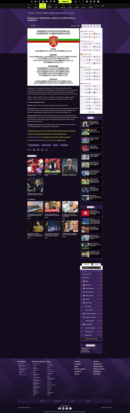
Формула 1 (50, 369)
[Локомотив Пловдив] (87, 2)
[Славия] (76, 2)
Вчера (84, 26)
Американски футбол (50, 393)
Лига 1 (86, 83)
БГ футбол (42, 7)
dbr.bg (28, 218)
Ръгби (48, 395)
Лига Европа (36, 377)
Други (34, 394)
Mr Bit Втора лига (89, 96)
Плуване (49, 386)
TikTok (61, 137)
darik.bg (46, 217)
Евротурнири (22, 374)
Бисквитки (97, 371)
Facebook (47, 137)
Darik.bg (42, 401)
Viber (51, 137)
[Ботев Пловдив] (51, 2)
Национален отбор (22, 372)
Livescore (77, 7)
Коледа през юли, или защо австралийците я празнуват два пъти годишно (70, 215)
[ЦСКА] (35, 2)
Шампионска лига (36, 375)
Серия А (86, 67)
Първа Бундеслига (36, 368)
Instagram (67, 137)
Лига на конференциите (37, 380)
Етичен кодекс (79, 369)
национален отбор (46, 145)
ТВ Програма (90, 7)
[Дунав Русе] (83, 2)
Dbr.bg (88, 401)
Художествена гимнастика (50, 379)
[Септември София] (79, 1)
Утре (97, 26)
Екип (76, 366)
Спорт (56, 7)
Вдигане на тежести (50, 374)
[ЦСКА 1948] (39, 2)
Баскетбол (49, 365)
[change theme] (102, 6)
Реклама (96, 374)
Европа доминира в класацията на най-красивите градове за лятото (35, 215)
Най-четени (90, 207)
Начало (28, 7)
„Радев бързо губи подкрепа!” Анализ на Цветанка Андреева (69, 234)
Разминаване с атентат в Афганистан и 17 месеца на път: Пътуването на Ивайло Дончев (35, 234)
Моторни (49, 383)
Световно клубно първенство (36, 391)
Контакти (77, 371)
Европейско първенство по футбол (36, 387)
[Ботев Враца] (98, 2)
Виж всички (90, 112)
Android (59, 140)
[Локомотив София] (91, 2)
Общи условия (98, 369)
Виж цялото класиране (90, 338)
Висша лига (87, 41)
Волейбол (49, 363)
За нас (76, 374)
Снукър (49, 388)
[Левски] (43, 2)
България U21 (64, 145)
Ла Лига (87, 54)
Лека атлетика (50, 371)
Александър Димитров (34, 145)
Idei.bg (72, 401)
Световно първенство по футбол (36, 383)
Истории (70, 7)
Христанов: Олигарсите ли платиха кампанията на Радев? (52, 215)
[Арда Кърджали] (47, 2)
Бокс (48, 376)
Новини (35, 7)
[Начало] (29, 13)
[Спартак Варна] (54, 2)
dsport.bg (33, 25)
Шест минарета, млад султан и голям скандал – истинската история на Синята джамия (52, 234)
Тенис (48, 367)
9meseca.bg (57, 401)
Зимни (49, 381)
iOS (64, 140)
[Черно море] (94, 2)
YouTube (56, 137)
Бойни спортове (51, 384)
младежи (55, 145)
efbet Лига (88, 31)
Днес (91, 26)
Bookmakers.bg (85, 349)
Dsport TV (83, 7)
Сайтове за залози (86, 348)
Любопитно (63, 7)
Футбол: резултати (86, 351)
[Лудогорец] (32, 2)
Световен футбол (49, 7)
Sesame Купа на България (23, 369)
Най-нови (90, 117)
